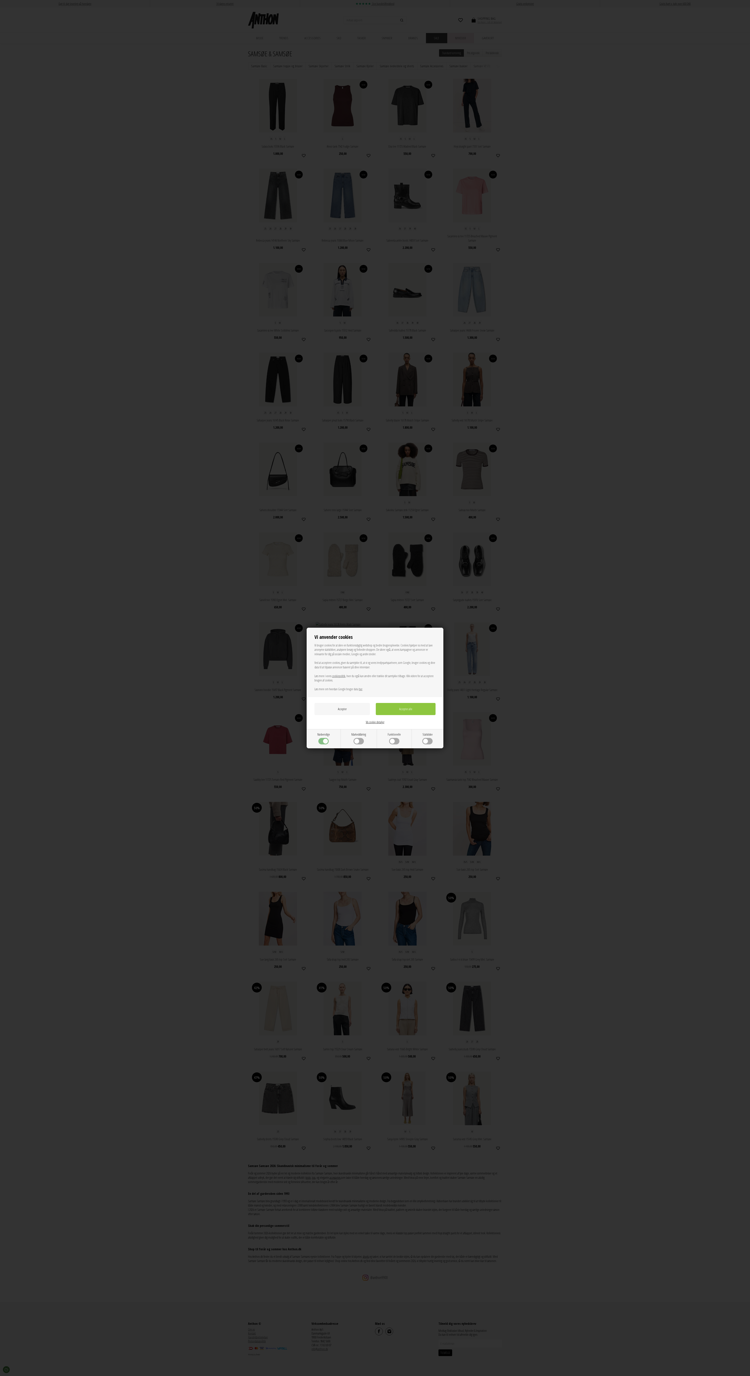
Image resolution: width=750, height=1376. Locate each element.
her (360, 689)
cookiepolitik (338, 676)
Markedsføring (358, 734)
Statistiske (427, 734)
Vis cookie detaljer (375, 722)
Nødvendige (323, 734)
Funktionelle (394, 734)
